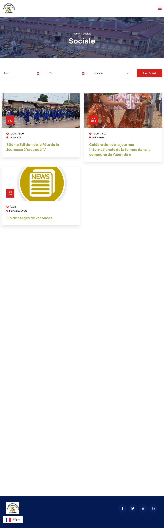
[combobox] (112, 73)
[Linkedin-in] (153, 508)
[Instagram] (143, 508)
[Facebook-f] (122, 508)
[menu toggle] (160, 8)
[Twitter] (132, 508)
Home (76, 33)
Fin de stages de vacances (29, 218)
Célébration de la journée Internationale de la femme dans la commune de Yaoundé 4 (120, 149)
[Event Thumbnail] (41, 110)
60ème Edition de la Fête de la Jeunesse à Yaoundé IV (32, 147)
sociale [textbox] (98, 73)
